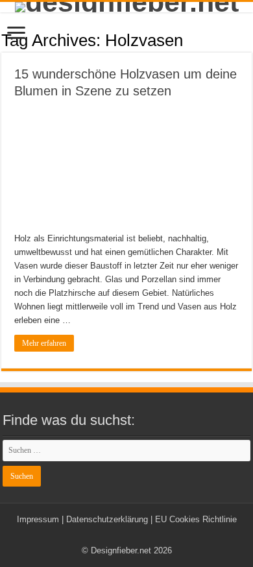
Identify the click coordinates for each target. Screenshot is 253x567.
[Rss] (127, 535)
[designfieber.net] (126, 7)
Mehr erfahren (44, 343)
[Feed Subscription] (248, 39)
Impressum (38, 519)
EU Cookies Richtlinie (196, 519)
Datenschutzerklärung (107, 519)
